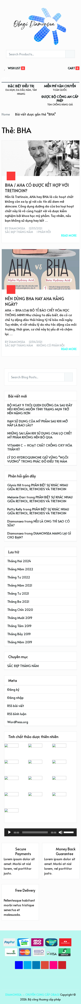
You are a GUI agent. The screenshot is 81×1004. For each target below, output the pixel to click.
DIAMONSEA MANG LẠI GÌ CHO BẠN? (39, 535)
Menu (6, 78)
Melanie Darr (16, 497)
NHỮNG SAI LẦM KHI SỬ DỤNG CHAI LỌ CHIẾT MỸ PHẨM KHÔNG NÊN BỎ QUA (39, 435)
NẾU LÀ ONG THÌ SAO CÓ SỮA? (38, 523)
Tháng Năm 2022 (20, 569)
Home (6, 114)
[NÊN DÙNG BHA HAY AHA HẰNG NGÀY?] (41, 269)
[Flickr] (53, 965)
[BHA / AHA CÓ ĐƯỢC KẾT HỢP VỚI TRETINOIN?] (41, 158)
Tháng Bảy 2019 (19, 634)
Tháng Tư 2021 (18, 593)
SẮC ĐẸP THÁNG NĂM (19, 232)
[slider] (69, 832)
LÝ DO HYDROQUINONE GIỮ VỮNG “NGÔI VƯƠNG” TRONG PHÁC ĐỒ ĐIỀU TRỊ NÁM (37, 459)
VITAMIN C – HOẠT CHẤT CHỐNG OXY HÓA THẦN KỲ (39, 447)
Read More (68, 235)
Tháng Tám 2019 (19, 626)
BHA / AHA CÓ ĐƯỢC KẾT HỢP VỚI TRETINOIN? (37, 187)
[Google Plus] (45, 965)
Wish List (14, 68)
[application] (40, 832)
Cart (71, 68)
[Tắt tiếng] (61, 832)
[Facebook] (19, 965)
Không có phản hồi (50, 345)
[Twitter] (27, 965)
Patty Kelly (14, 509)
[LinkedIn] (36, 965)
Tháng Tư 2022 (18, 577)
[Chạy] (9, 832)
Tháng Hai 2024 (19, 561)
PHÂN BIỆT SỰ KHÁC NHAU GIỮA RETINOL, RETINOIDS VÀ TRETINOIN (37, 487)
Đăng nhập (15, 697)
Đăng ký (13, 689)
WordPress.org (17, 722)
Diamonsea (17, 228)
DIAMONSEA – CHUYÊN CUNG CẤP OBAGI (32, 994)
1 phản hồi (44, 232)
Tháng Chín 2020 (20, 609)
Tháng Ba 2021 (18, 601)
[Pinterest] (62, 965)
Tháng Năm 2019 (19, 642)
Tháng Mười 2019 (19, 618)
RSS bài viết (15, 706)
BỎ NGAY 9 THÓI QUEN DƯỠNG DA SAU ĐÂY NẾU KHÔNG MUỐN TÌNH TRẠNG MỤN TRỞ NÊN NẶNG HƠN (39, 409)
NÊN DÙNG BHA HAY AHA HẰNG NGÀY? (34, 301)
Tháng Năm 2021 (19, 585)
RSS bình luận (16, 714)
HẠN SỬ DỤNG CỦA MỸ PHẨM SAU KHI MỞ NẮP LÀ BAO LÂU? (37, 423)
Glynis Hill (14, 485)
